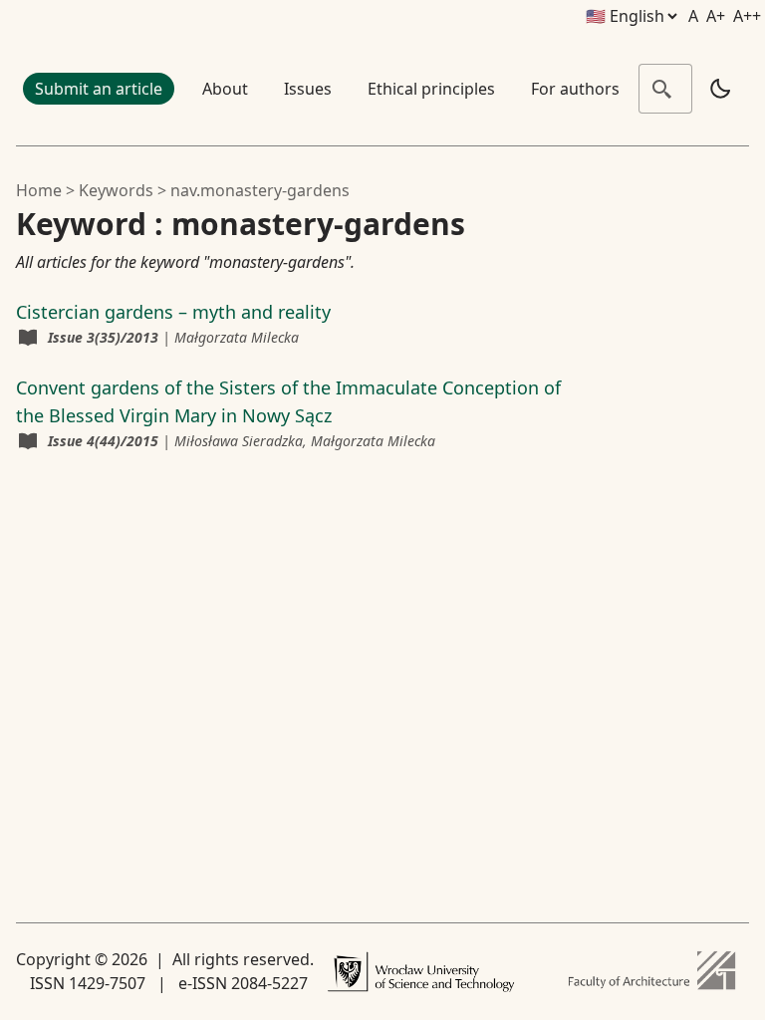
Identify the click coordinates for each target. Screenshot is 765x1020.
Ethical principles (431, 89)
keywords (116, 190)
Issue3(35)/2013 (103, 337)
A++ (747, 16)
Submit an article (98, 89)
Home (39, 190)
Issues (308, 89)
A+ (715, 16)
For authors (575, 89)
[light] (720, 89)
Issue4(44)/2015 (103, 440)
